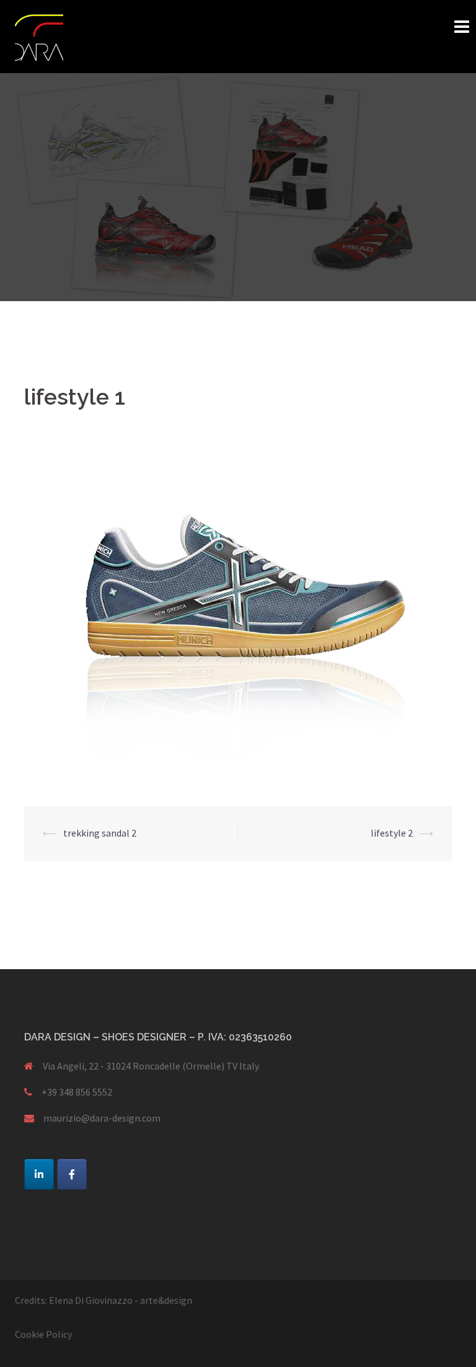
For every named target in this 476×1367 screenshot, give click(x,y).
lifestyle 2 (392, 833)
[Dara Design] (39, 35)
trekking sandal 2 (99, 833)
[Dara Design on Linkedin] (39, 1174)
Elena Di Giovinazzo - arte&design (120, 1300)
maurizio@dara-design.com (102, 1118)
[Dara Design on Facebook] (72, 1174)
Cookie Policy (43, 1334)
